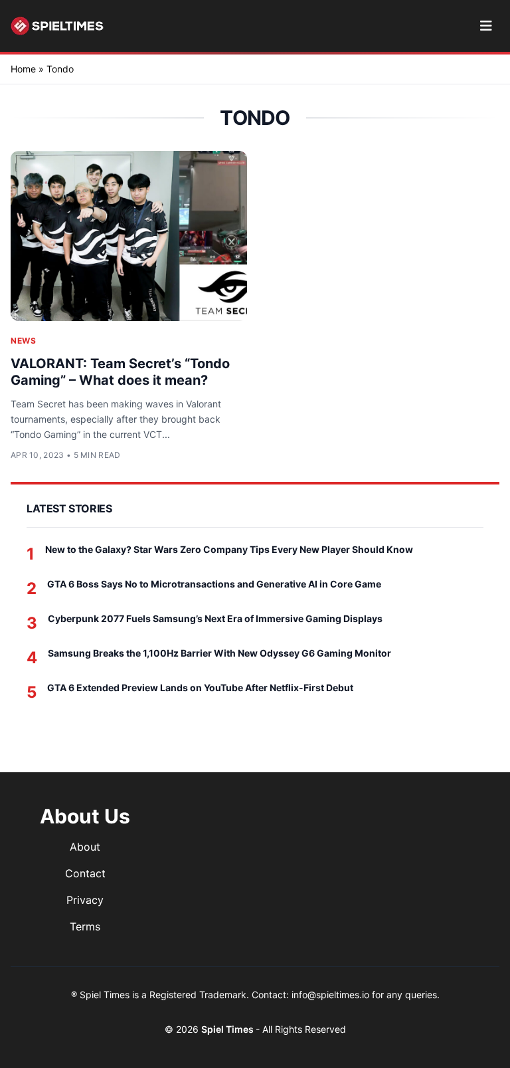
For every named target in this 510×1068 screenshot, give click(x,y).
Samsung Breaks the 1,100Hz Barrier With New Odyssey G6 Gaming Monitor (219, 653)
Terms (85, 926)
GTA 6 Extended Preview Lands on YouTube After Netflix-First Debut (200, 687)
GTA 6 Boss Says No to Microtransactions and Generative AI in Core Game (214, 583)
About (85, 846)
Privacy (85, 900)
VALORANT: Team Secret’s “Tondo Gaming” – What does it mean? (120, 372)
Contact (85, 873)
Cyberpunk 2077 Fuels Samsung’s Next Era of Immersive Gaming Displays (215, 618)
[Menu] (485, 26)
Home (23, 68)
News (23, 341)
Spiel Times (228, 1029)
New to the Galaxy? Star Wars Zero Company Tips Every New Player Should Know (229, 549)
